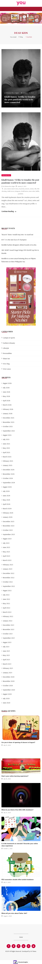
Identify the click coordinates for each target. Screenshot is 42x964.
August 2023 (7, 539)
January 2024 (7, 517)
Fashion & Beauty (9, 343)
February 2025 (8, 461)
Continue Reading (7, 211)
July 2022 (6, 595)
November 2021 (8, 629)
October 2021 (8, 634)
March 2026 (7, 405)
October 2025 (8, 426)
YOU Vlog (6, 364)
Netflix (37, 191)
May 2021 (6, 655)
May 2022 (6, 603)
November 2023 (8, 526)
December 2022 (8, 573)
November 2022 (8, 577)
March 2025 (7, 457)
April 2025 (6, 452)
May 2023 (6, 552)
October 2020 (8, 685)
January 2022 (7, 621)
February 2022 (8, 616)
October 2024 (8, 478)
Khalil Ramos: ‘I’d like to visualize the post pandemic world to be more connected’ (19, 99)
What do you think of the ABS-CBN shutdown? (17, 810)
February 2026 (8, 409)
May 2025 (6, 448)
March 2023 (7, 560)
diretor (32, 189)
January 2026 (7, 413)
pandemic (20, 194)
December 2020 (8, 677)
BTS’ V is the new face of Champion (13, 240)
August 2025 (7, 435)
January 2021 (7, 672)
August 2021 (7, 642)
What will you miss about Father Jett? (14, 913)
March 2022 (7, 612)
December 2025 (8, 418)
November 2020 (8, 681)
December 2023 (8, 521)
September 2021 (9, 638)
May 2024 (6, 500)
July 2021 (6, 646)
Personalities (6, 175)
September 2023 (9, 534)
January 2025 (7, 465)
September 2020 (9, 690)
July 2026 (6, 387)
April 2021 (6, 659)
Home (21, 937)
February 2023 (8, 565)
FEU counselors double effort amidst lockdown (17, 879)
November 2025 (8, 422)
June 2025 (6, 444)
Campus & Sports (9, 338)
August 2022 (7, 590)
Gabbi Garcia (10, 191)
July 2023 (6, 543)
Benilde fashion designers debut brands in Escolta (18, 245)
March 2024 (7, 508)
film (36, 189)
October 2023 (8, 530)
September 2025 (9, 431)
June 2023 (6, 547)
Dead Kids (22, 189)
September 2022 (9, 586)
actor (5, 189)
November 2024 (8, 474)
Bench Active (14, 189)
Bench (9, 189)
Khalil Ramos (24, 191)
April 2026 (6, 400)
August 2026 (7, 383)
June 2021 (6, 651)
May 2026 (6, 396)
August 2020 (7, 694)
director (27, 189)
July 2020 (6, 698)
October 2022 (8, 582)
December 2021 (8, 625)
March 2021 (7, 664)
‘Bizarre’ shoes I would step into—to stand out (17, 234)
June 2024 (6, 495)
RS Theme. (33, 951)
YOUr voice (7, 369)
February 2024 (8, 513)
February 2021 (8, 668)
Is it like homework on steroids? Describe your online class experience (19, 845)
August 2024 (7, 487)
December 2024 (8, 469)
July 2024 (6, 491)
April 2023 (6, 556)
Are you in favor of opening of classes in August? (18, 742)
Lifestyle (6, 348)
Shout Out (6, 358)
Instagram (17, 191)
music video (32, 191)
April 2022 (6, 608)
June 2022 (6, 599)
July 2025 (6, 439)
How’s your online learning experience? (14, 776)
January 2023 (7, 569)
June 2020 (6, 703)
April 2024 (6, 504)
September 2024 (9, 482)
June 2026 (6, 392)
